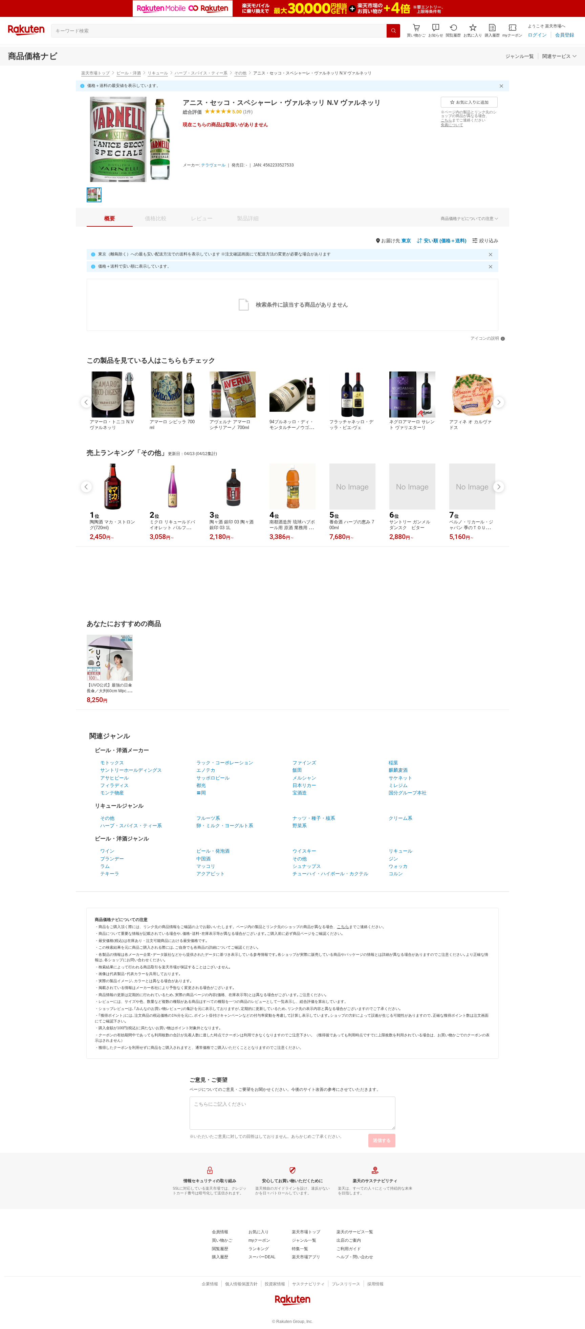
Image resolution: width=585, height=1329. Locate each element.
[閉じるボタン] (502, 86)
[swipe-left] (86, 402)
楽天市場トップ (95, 73)
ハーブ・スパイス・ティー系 (201, 73)
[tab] (110, 218)
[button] (435, 31)
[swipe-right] (498, 402)
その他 (240, 73)
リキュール (158, 73)
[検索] (393, 31)
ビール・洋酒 (128, 73)
